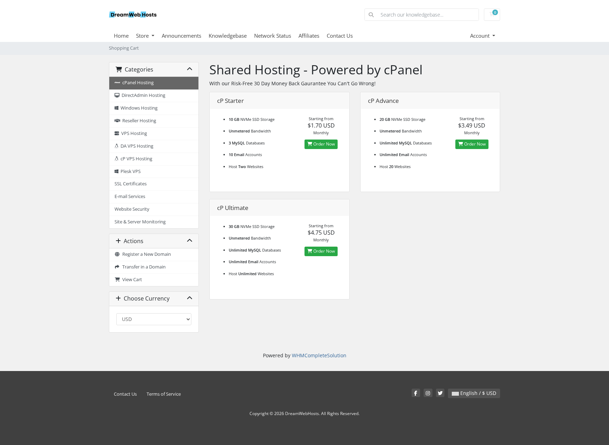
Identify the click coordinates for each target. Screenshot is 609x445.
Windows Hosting (138, 108)
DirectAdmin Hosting (142, 95)
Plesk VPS (129, 171)
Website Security (132, 209)
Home (121, 35)
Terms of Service (164, 394)
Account (480, 35)
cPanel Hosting (137, 83)
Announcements (181, 35)
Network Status (272, 35)
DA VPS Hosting (135, 146)
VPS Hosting (133, 133)
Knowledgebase (228, 35)
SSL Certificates (131, 184)
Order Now (323, 144)
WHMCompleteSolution (319, 355)
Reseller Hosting (138, 121)
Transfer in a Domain (143, 267)
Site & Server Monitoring (140, 222)
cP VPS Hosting (135, 159)
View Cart (131, 280)
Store (143, 35)
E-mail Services (130, 196)
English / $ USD (477, 393)
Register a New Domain (145, 254)
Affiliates (309, 35)
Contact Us (340, 35)
